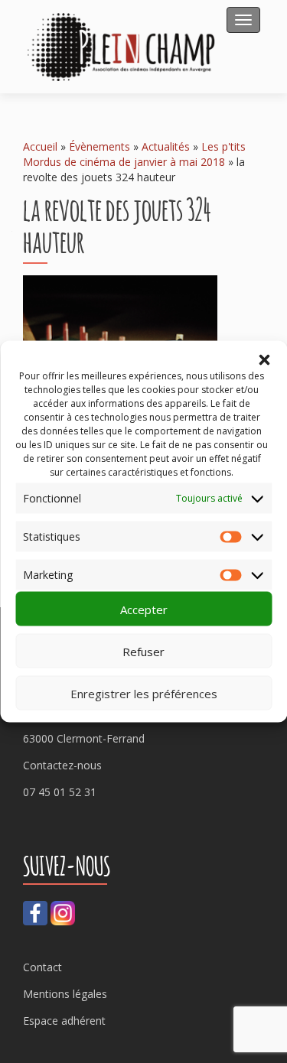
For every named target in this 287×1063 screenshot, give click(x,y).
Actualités (166, 146)
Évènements (99, 146)
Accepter (144, 608)
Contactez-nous (62, 765)
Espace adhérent (64, 1020)
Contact (42, 967)
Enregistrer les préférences (143, 693)
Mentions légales (65, 994)
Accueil (40, 146)
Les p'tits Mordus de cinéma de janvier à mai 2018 (134, 154)
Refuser (143, 650)
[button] (264, 360)
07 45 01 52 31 (59, 792)
